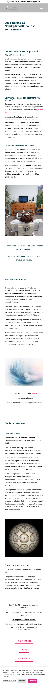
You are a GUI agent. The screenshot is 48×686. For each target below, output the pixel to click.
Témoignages (24, 641)
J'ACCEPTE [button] (32, 681)
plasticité (35, 394)
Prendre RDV (24, 658)
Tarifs (24, 649)
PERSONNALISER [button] (9, 681)
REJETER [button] (22, 681)
